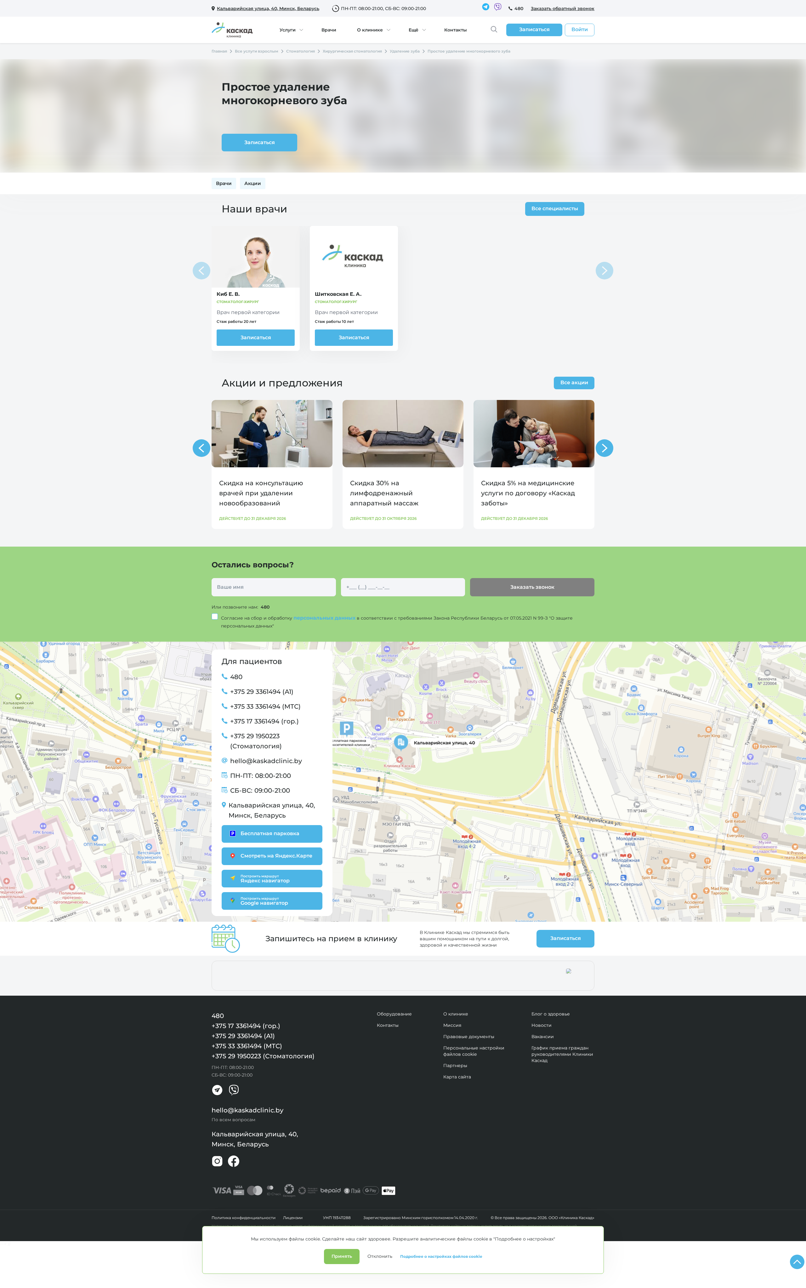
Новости (541, 1025)
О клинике (370, 29)
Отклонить (379, 1256)
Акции (252, 183)
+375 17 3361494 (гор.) (264, 721)
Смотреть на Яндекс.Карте (276, 855)
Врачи (328, 29)
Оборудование (394, 1013)
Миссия (452, 1025)
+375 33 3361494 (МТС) (265, 706)
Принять (342, 1256)
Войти (579, 29)
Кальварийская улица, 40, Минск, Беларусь (272, 810)
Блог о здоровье (550, 1013)
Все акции (574, 382)
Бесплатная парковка (270, 833)
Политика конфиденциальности (243, 1218)
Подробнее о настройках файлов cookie (441, 1256)
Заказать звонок (532, 587)
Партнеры (455, 1065)
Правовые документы (468, 1036)
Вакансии (542, 1036)
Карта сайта (457, 1076)
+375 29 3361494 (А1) (261, 691)
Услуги (288, 29)
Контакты (455, 29)
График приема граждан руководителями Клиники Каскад (562, 1054)
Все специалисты (554, 208)
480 (518, 8)
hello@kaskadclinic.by (266, 760)
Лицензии (293, 1218)
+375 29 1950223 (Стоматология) (256, 741)
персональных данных (325, 618)
